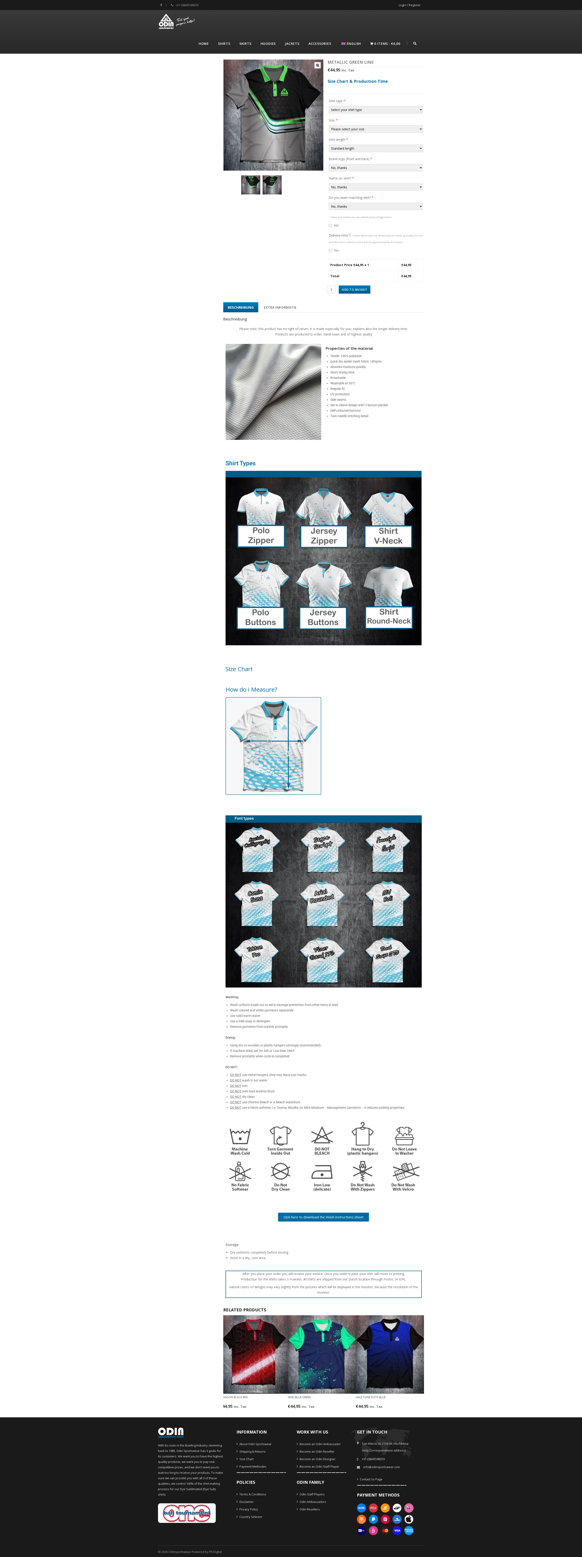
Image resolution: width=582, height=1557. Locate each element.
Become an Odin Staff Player (319, 1466)
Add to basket (354, 289)
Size (333, 120)
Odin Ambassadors (312, 1502)
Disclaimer (246, 1502)
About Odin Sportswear (255, 1444)
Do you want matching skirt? (351, 197)
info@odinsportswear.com (381, 1467)
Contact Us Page (370, 1479)
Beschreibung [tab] (241, 307)
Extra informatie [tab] (280, 307)
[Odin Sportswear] (177, 21)
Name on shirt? (341, 178)
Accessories (320, 43)
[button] (317, 65)
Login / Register (410, 5)
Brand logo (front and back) (350, 159)
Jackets (292, 43)
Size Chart (246, 1459)
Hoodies (268, 43)
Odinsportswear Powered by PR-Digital (195, 1552)
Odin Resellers (309, 1509)
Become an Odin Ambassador (320, 1444)
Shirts (224, 43)
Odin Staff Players (312, 1494)
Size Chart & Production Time (358, 81)
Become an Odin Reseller (316, 1451)
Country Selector (250, 1517)
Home (204, 43)
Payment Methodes (252, 1466)
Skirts (245, 43)
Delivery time (376, 238)
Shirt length (338, 139)
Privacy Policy (248, 1509)
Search (414, 42)
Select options (251, 1408)
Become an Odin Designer (317, 1459)
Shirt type (337, 101)
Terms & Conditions (252, 1494)
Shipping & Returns (252, 1451)
